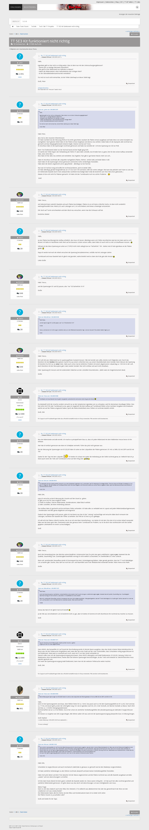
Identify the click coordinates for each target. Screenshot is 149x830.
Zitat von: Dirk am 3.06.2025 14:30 (47, 744)
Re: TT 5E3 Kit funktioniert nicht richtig (53, 55)
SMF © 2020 (18, 826)
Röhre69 (21, 200)
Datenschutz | (110, 2)
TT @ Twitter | (129, 2)
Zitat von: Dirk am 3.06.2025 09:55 (47, 480)
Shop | (117, 2)
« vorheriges (129, 31)
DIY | (122, 2)
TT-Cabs (137, 2)
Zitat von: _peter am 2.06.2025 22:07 (48, 109)
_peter (21, 63)
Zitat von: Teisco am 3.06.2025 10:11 (48, 640)
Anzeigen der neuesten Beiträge (129, 14)
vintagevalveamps (43, 88)
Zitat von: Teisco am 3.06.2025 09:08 (48, 396)
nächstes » (136, 31)
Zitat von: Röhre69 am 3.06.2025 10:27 (48, 588)
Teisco (21, 111)
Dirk (20, 397)
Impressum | (100, 2)
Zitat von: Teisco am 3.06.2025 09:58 (48, 694)
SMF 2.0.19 (11, 826)
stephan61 (20, 697)
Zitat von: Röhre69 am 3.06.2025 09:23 (48, 317)
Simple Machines (26, 826)
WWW (20, 77)
